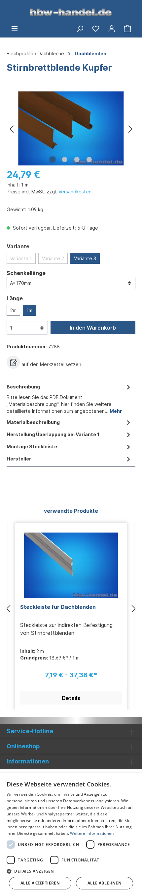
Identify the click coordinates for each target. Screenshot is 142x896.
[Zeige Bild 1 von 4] (52, 159)
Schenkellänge (26, 272)
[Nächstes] (130, 128)
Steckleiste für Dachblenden (58, 607)
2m (13, 310)
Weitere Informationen (92, 833)
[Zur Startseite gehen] (71, 12)
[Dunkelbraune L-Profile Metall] (71, 128)
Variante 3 (85, 258)
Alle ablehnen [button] (105, 883)
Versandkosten (74, 191)
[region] (71, 128)
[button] (71, 871)
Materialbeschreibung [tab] (33, 422)
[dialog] (71, 834)
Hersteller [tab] (19, 458)
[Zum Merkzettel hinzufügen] (13, 362)
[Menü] (14, 28)
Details (71, 698)
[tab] (69, 398)
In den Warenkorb (93, 327)
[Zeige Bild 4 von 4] (89, 159)
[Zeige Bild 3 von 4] (77, 159)
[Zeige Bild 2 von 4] (64, 159)
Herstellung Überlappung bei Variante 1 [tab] (53, 434)
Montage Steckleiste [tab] (32, 446)
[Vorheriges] (12, 128)
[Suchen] (80, 28)
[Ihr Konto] (112, 28)
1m (29, 310)
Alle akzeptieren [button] (40, 883)
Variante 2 (53, 258)
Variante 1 (21, 258)
